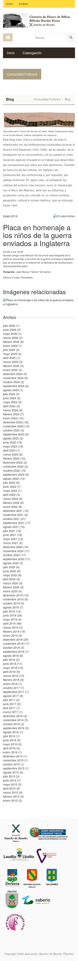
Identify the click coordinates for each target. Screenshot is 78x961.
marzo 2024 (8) (13, 410)
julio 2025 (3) (11, 350)
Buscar (71, 37)
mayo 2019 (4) (12, 619)
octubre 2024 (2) (13, 382)
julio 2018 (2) (11, 660)
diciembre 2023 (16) (16, 422)
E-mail (15, 277)
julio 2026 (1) (11, 326)
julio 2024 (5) (11, 394)
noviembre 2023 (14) (16, 426)
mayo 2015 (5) (12, 784)
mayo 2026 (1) (12, 334)
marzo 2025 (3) (13, 362)
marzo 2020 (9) (13, 583)
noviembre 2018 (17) (16, 643)
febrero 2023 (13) (14, 458)
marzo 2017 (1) (13, 712)
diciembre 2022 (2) (15, 462)
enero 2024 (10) (13, 418)
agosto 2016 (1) (13, 732)
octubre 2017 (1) (13, 688)
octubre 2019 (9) (13, 603)
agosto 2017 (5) (13, 696)
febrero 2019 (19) (14, 631)
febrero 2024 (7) (13, 414)
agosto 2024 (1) (13, 390)
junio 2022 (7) (12, 487)
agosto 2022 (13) (14, 478)
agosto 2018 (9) (13, 656)
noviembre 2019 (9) (15, 599)
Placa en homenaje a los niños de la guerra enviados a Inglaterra (37, 235)
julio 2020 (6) (11, 567)
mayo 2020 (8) (12, 575)
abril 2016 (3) (11, 748)
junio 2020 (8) (12, 571)
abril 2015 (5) (11, 788)
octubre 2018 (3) (13, 647)
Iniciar (9, 3)
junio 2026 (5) (12, 330)
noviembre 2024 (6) (15, 378)
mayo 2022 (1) (12, 491)
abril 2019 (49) (12, 623)
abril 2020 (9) (11, 579)
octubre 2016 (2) (13, 724)
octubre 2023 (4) (13, 430)
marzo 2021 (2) (13, 543)
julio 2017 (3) (11, 700)
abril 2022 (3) (11, 495)
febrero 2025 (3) (13, 366)
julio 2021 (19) (12, 531)
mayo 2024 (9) (12, 402)
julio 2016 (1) (11, 736)
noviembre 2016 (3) (15, 720)
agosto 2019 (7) (13, 607)
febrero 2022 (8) (13, 503)
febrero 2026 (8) (13, 342)
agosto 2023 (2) (13, 438)
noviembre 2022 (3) (15, 466)
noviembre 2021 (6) (15, 515)
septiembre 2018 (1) (16, 652)
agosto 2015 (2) (13, 772)
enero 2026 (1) (12, 346)
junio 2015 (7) (12, 780)
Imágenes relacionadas (34, 291)
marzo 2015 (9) (13, 792)
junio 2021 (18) (12, 535)
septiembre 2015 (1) (16, 768)
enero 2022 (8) (12, 507)
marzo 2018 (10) (13, 676)
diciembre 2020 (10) (16, 547)
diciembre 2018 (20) (16, 639)
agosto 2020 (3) (13, 563)
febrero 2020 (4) (13, 587)
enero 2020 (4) (12, 591)
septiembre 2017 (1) (16, 692)
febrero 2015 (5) (13, 796)
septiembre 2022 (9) (16, 474)
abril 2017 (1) (11, 708)
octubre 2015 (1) (13, 764)
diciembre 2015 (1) (15, 756)
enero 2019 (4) (12, 635)
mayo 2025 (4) (12, 354)
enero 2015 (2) (12, 800)
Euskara (23, 3)
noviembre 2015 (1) (15, 760)
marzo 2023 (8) (13, 454)
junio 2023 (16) (12, 442)
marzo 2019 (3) (13, 627)
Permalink (26, 277)
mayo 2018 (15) (13, 668)
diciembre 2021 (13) (16, 511)
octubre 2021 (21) (14, 519)
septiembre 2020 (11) (16, 559)
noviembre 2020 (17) (16, 551)
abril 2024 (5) (11, 406)
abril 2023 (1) (11, 450)
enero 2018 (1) (12, 684)
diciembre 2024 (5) (15, 374)
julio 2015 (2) (11, 776)
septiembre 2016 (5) (16, 728)
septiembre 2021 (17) (16, 523)
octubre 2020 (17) (14, 555)
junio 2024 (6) (12, 398)
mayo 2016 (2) (12, 744)
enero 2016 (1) (12, 752)
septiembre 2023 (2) (16, 434)
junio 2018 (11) (12, 664)
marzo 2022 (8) (13, 499)
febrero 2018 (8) (13, 680)
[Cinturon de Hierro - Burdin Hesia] (39, 20)
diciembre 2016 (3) (15, 716)
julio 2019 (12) (12, 611)
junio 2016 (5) (12, 740)
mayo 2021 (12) (13, 539)
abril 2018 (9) (11, 672)
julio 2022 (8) (11, 482)
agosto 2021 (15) (14, 527)
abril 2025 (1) (11, 358)
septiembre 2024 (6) (16, 386)
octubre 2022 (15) (14, 470)
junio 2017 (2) (12, 704)
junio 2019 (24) (12, 615)
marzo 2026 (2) (13, 338)
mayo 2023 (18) (13, 446)
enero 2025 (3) (12, 370)
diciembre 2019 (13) (16, 595)
